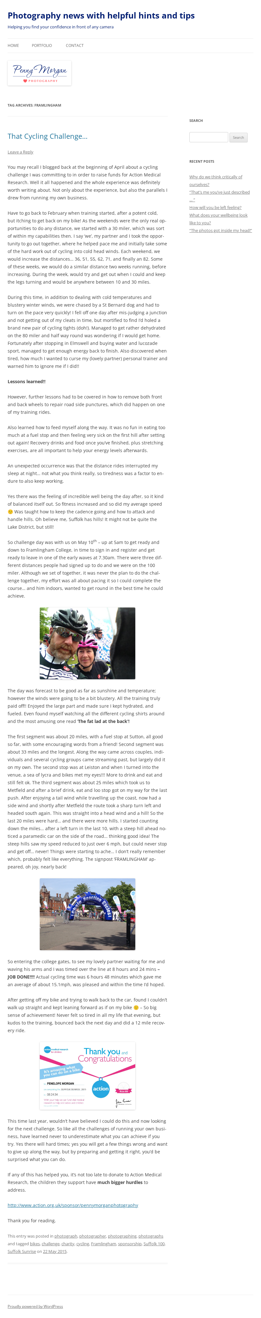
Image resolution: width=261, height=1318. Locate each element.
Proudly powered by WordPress (35, 1306)
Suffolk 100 (154, 1244)
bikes (35, 1244)
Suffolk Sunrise (22, 1251)
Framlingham (103, 1244)
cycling (82, 1244)
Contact (75, 45)
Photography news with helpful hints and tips (101, 15)
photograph (65, 1236)
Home (13, 45)
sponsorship (130, 1244)
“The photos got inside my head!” (220, 230)
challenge (51, 1244)
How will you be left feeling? (215, 207)
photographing (122, 1236)
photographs (150, 1236)
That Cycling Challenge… (48, 136)
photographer (92, 1236)
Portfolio (42, 45)
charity (67, 1244)
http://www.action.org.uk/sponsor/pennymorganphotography (73, 1205)
